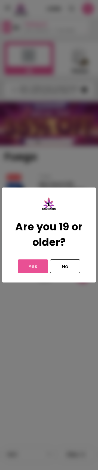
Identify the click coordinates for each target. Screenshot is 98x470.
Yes (33, 266)
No (65, 266)
